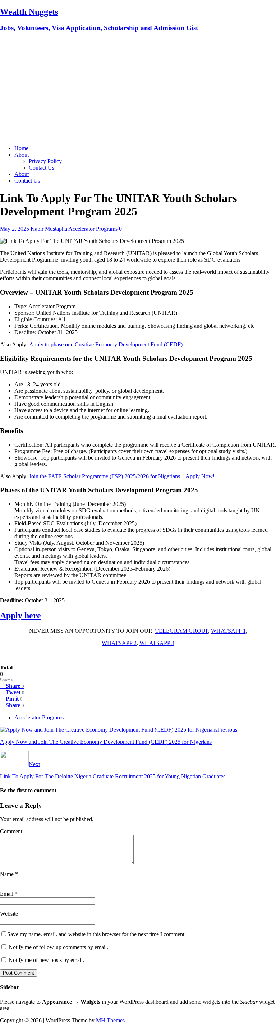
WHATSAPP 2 (119, 643)
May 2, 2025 (14, 229)
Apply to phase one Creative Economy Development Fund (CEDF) (106, 344)
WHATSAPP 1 (228, 631)
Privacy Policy (45, 161)
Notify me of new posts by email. (46, 960)
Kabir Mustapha (49, 229)
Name (7, 874)
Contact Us (41, 168)
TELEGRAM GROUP (181, 631)
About (21, 155)
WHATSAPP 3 (156, 643)
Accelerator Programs (93, 229)
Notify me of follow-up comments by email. (58, 947)
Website (9, 914)
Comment (11, 831)
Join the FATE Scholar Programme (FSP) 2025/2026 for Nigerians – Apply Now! (122, 476)
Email (7, 894)
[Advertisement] (138, 89)
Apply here (20, 615)
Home (21, 148)
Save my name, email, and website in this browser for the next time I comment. (96, 934)
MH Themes (110, 1020)
